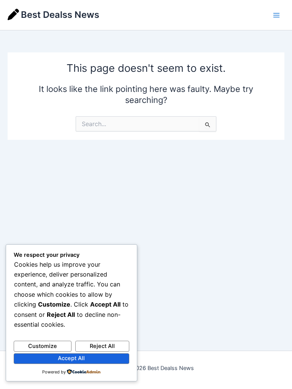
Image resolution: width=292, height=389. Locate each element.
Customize (42, 346)
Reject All (102, 346)
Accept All (71, 358)
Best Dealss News (60, 14)
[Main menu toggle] (276, 15)
